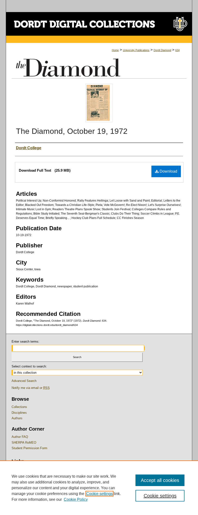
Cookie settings (99, 494)
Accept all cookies (160, 480)
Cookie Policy (76, 499)
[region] (99, 488)
